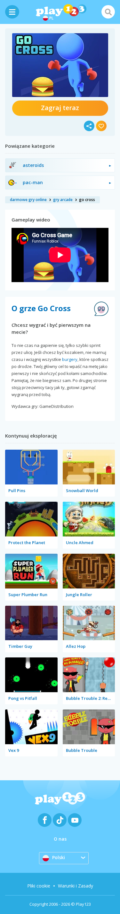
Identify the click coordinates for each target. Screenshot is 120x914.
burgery (69, 359)
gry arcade (63, 199)
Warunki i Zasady (75, 886)
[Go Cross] (60, 65)
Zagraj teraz (60, 107)
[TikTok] (60, 820)
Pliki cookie (38, 886)
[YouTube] (75, 820)
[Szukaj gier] (108, 12)
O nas (60, 839)
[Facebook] (45, 820)
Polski (58, 857)
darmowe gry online (28, 199)
